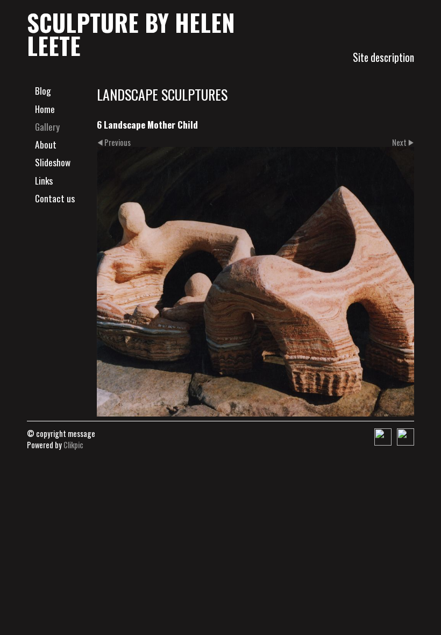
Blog (43, 90)
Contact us (55, 198)
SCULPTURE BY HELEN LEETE (131, 33)
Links (44, 180)
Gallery (47, 126)
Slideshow (52, 162)
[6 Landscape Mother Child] (255, 282)
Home (45, 109)
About (45, 144)
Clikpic (73, 444)
